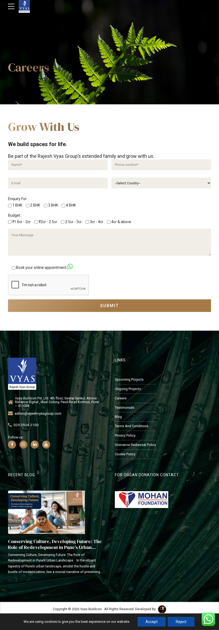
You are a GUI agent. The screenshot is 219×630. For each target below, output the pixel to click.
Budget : (15, 215)
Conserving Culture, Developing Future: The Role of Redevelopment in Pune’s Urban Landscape (55, 547)
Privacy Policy (125, 435)
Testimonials (124, 408)
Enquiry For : (18, 199)
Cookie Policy (125, 454)
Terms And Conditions (131, 426)
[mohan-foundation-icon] (141, 499)
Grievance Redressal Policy (135, 445)
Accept (152, 622)
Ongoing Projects (128, 389)
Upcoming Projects (129, 379)
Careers (121, 398)
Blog (118, 417)
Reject (181, 622)
